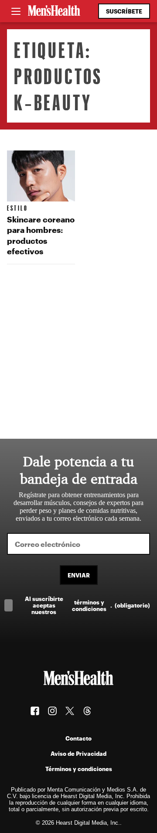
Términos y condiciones (78, 768)
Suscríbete (124, 11)
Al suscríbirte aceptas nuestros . (87, 605)
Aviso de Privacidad (78, 753)
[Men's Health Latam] (54, 11)
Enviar (79, 575)
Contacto (78, 738)
